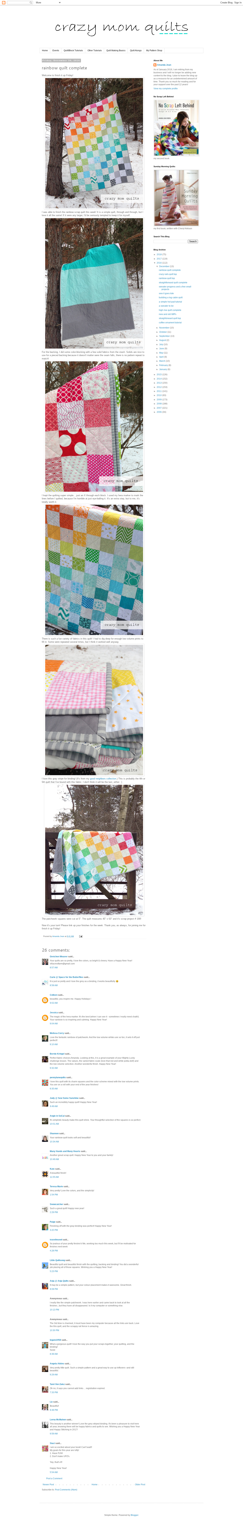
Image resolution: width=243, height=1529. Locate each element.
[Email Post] (80, 936)
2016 (159, 263)
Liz (51, 1402)
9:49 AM (54, 1106)
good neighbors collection (103, 778)
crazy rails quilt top (168, 274)
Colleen (53, 995)
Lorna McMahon (58, 1419)
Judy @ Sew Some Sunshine (64, 1098)
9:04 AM (54, 1023)
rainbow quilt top (167, 278)
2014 (159, 379)
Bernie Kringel (57, 1054)
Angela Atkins (57, 1363)
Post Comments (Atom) (66, 1489)
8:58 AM (54, 985)
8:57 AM (54, 967)
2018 (159, 254)
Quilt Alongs (136, 50)
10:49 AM (54, 1159)
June (162, 348)
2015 (159, 374)
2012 (159, 387)
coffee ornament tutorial (170, 322)
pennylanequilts (58, 1077)
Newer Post (48, 1484)
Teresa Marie (56, 1186)
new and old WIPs (167, 314)
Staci (52, 1443)
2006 (159, 412)
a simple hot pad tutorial (170, 302)
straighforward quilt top (170, 318)
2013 (159, 383)
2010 (159, 395)
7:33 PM (54, 1392)
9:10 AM (54, 1044)
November (164, 327)
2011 (159, 391)
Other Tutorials (95, 50)
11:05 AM (54, 1177)
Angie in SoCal (57, 1116)
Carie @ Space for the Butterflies (66, 977)
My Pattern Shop (154, 50)
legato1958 (55, 1340)
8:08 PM (54, 1289)
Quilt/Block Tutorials (73, 50)
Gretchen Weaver (59, 956)
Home (45, 50)
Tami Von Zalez (57, 1384)
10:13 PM (54, 1309)
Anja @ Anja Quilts (59, 1281)
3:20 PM (54, 1230)
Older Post (140, 1484)
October (163, 332)
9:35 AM (54, 1088)
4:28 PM (54, 1250)
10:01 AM (54, 1124)
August (163, 340)
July (161, 344)
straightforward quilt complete (173, 282)
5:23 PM (54, 1271)
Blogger (134, 1515)
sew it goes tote (166, 293)
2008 (159, 403)
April (161, 357)
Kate (52, 1169)
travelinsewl (56, 1239)
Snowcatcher (56, 1204)
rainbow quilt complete (170, 270)
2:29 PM (54, 1212)
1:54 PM (54, 1194)
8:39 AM (54, 1354)
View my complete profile (166, 88)
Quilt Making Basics (115, 50)
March (162, 361)
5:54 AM (54, 1472)
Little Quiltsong (57, 1260)
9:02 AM (54, 1003)
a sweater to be (166, 306)
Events (55, 50)
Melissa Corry (57, 1033)
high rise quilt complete (170, 310)
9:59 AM (54, 1433)
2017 (159, 259)
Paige (53, 1222)
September (164, 336)
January (163, 369)
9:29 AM (54, 1374)
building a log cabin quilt (171, 297)
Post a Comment (54, 1478)
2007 (159, 408)
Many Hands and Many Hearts (65, 1151)
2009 (159, 399)
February (163, 365)
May (161, 353)
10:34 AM (54, 1141)
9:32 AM (54, 1068)
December (164, 266)
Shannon (54, 1133)
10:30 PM (54, 1330)
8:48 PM (54, 1410)
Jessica (54, 1012)
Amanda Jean (164, 65)
